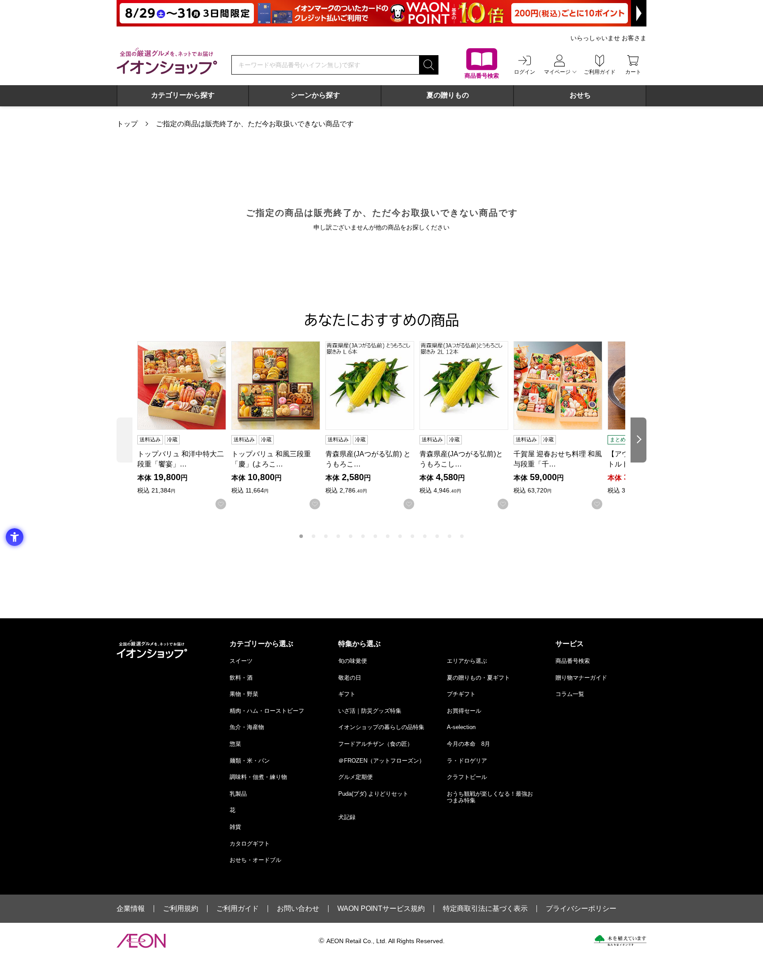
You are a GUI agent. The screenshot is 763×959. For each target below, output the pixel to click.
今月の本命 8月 (468, 744)
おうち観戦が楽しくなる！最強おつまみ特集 (490, 797)
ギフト (346, 694)
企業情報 (131, 908)
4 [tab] (338, 536)
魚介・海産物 (247, 727)
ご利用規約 (180, 908)
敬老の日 (349, 677)
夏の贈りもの (448, 95)
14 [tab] (462, 536)
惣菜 (235, 744)
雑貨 (235, 827)
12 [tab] (437, 536)
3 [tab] (326, 536)
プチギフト (461, 694)
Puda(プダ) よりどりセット (373, 793)
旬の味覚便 (352, 661)
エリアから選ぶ (467, 661)
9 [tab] (400, 536)
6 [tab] (363, 536)
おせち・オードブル (255, 860)
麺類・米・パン (250, 760)
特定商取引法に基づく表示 (485, 908)
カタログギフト (250, 843)
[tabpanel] (184, 425)
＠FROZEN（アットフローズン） (381, 760)
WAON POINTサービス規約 (381, 908)
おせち (580, 95)
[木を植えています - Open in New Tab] (620, 940)
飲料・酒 (241, 677)
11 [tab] (425, 536)
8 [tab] (387, 536)
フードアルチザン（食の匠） (375, 744)
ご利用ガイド (237, 908)
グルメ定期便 (355, 777)
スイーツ (241, 661)
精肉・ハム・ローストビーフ (267, 710)
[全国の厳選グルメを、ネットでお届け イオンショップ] (167, 61)
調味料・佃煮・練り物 (258, 777)
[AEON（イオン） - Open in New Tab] (141, 940)
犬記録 (346, 817)
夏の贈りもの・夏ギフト (478, 677)
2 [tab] (313, 536)
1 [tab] (301, 536)
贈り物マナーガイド (581, 677)
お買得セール (464, 710)
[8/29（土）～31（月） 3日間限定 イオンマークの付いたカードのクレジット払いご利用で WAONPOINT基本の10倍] (381, 13)
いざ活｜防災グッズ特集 (369, 710)
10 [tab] (412, 536)
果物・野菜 (244, 694)
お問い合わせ (298, 908)
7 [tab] (375, 536)
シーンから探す (315, 95)
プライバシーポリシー (581, 908)
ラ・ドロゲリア (467, 760)
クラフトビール (467, 777)
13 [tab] (449, 536)
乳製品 (238, 793)
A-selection (461, 727)
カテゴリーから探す (183, 95)
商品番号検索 (572, 661)
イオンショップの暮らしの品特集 (381, 727)
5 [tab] (350, 536)
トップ (127, 124)
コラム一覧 (569, 694)
